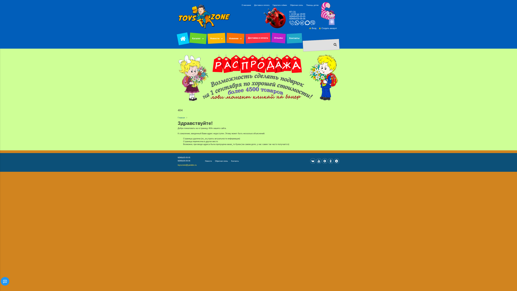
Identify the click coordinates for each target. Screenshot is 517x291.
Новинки (233, 38)
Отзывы (278, 38)
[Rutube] (324, 161)
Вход (314, 28)
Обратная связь (296, 5)
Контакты (294, 38)
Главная (181, 118)
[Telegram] (336, 161)
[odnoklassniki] (330, 161)
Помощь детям (312, 5)
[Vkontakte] (313, 161)
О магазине (246, 5)
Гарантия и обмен (280, 5)
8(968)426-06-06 (297, 19)
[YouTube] (319, 161)
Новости (214, 38)
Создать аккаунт (329, 28)
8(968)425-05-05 (297, 16)
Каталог (196, 38)
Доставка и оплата (261, 5)
